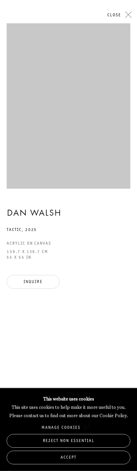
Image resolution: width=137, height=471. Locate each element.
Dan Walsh (34, 214)
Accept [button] (68, 457)
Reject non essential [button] (68, 440)
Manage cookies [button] (61, 426)
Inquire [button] (33, 281)
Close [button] (114, 14)
